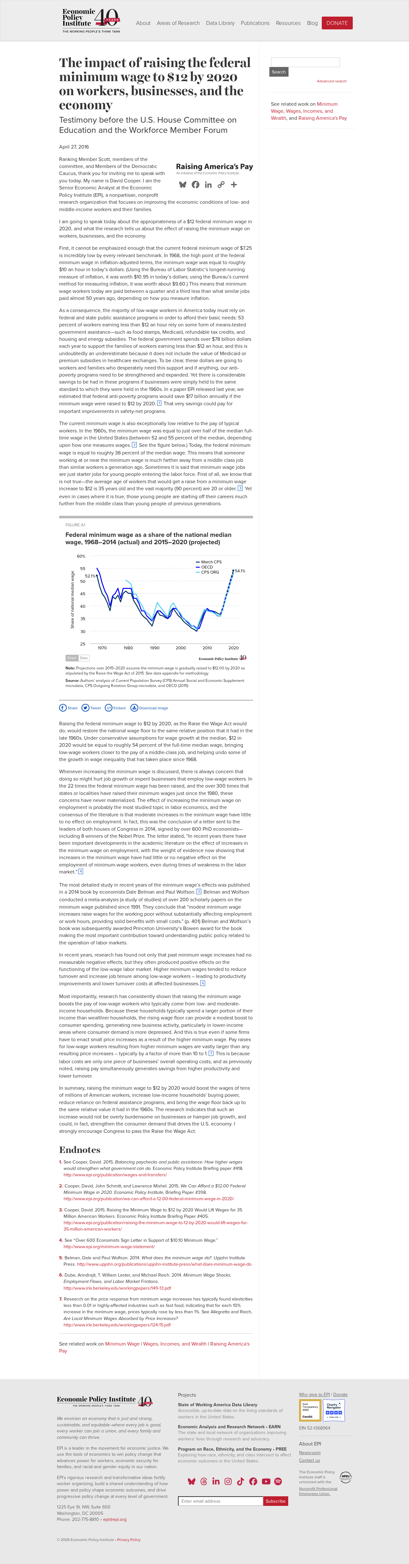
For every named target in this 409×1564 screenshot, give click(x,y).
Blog (312, 23)
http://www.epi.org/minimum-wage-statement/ (109, 1246)
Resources (288, 23)
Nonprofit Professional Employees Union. (318, 1491)
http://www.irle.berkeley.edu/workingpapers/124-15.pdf (117, 1325)
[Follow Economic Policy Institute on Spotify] (277, 1483)
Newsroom (309, 1452)
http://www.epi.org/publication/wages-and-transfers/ (115, 1175)
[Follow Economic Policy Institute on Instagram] (228, 1483)
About (143, 23)
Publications (255, 23)
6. (62, 1275)
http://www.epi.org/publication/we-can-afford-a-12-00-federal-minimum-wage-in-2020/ (149, 1199)
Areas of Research (178, 23)
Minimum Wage (122, 1344)
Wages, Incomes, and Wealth (175, 1344)
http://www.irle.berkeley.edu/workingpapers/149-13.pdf (117, 1288)
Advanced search (332, 81)
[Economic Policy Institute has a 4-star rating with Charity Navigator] (334, 1411)
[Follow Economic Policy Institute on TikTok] (240, 1483)
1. (61, 1162)
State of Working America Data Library (217, 1405)
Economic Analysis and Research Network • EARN (229, 1427)
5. (62, 1258)
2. (62, 1186)
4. (62, 1240)
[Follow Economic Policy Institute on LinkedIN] (216, 1483)
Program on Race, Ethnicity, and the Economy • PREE (232, 1449)
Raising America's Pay (322, 118)
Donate (337, 23)
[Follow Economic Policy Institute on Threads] (203, 1483)
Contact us (309, 1460)
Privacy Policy (129, 1539)
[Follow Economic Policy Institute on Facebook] (253, 1483)
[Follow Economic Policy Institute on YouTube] (265, 1483)
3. (61, 1210)
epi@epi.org (115, 1519)
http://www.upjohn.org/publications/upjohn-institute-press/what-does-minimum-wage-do (164, 1264)
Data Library (220, 23)
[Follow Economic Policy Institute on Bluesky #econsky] (191, 1483)
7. (61, 1299)
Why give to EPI (314, 1394)
